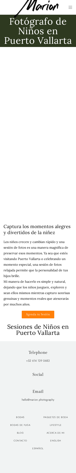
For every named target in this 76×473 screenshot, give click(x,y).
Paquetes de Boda (55, 417)
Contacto (20, 440)
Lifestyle (56, 425)
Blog (20, 433)
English (55, 440)
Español (37, 448)
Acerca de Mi (56, 433)
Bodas (20, 417)
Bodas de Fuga (20, 425)
